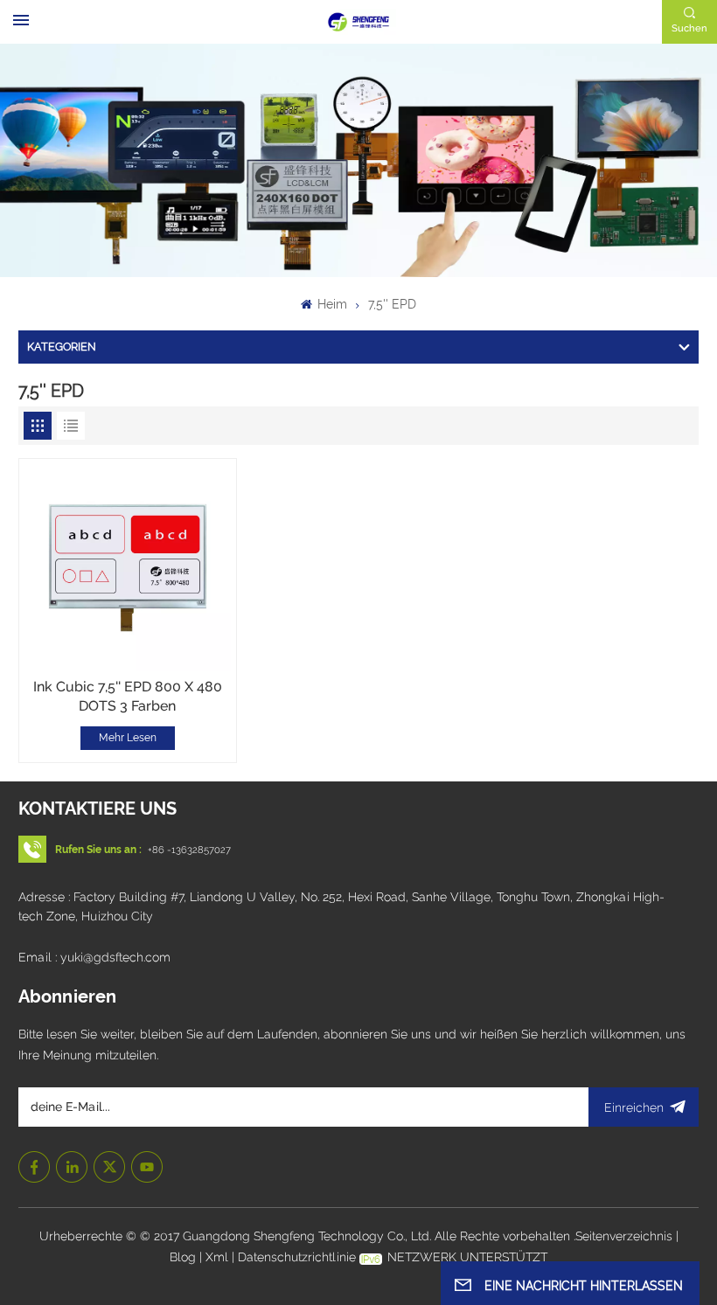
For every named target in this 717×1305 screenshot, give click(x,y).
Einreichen (634, 1107)
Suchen (689, 28)
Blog (184, 1257)
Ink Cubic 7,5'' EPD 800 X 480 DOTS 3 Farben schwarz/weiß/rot (127, 697)
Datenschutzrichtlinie (297, 1257)
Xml (216, 1257)
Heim (330, 304)
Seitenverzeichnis (625, 1236)
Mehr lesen (128, 738)
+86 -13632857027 (189, 849)
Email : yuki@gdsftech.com (94, 957)
